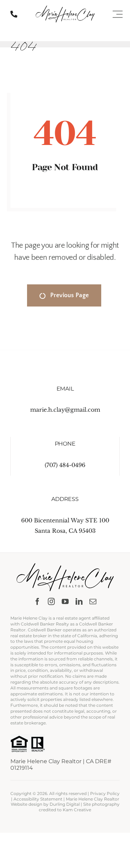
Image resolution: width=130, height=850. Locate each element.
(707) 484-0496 (65, 464)
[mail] (92, 601)
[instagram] (51, 601)
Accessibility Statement (38, 799)
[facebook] (37, 601)
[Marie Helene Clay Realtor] (65, 8)
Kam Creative (77, 809)
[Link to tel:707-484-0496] (13, 14)
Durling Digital (65, 804)
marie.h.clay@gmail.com (65, 409)
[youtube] (65, 601)
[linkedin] (79, 601)
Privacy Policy (105, 793)
